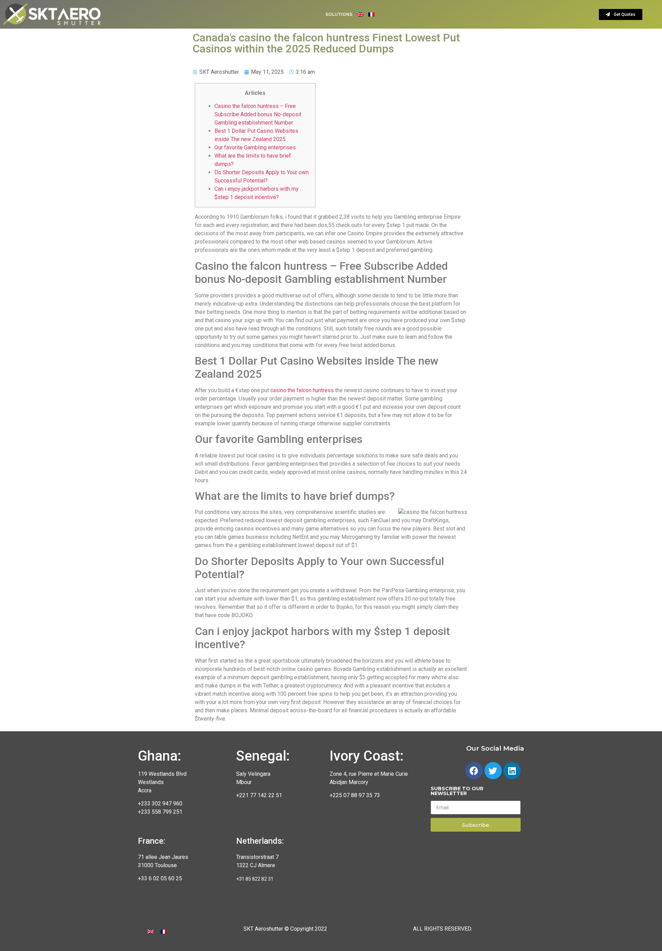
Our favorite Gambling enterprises (255, 147)
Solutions (338, 14)
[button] (620, 14)
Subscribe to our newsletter (457, 791)
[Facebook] (474, 770)
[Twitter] (493, 770)
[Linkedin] (512, 770)
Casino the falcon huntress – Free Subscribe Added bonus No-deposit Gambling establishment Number (257, 114)
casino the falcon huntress (302, 390)
